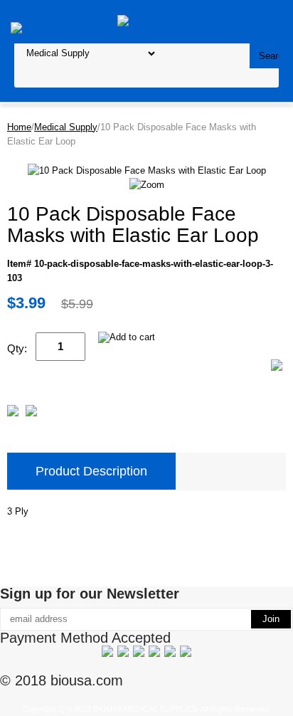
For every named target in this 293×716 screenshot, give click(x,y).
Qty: (17, 348)
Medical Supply (65, 127)
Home (19, 127)
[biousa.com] (146, 21)
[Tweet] (12, 413)
